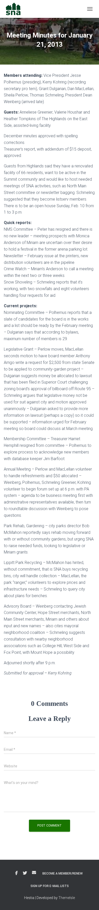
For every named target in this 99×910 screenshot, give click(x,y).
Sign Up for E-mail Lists (49, 886)
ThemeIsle (66, 898)
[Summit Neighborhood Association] (15, 9)
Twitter (24, 873)
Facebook (16, 873)
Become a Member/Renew (62, 873)
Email (34, 872)
